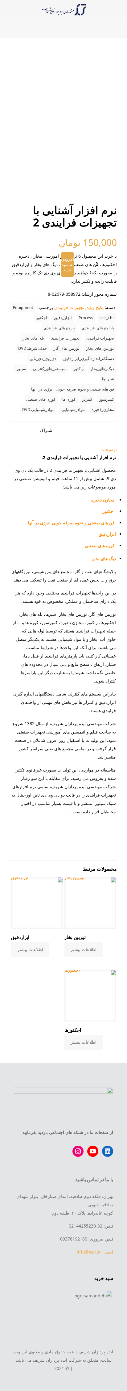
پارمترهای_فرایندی (59, 328)
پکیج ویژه (95, 307)
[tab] (63, 449)
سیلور (21, 368)
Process (86, 317)
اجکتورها (72, 1030)
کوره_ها (69, 399)
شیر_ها (108, 379)
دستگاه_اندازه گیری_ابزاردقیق (88, 358)
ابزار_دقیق (63, 317)
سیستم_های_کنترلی (50, 368)
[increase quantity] (109, 264)
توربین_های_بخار (100, 348)
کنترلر (87, 399)
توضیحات (108, 449)
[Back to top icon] (63, 1337)
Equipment (23, 307)
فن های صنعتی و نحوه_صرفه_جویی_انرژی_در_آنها (72, 389)
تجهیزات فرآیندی (69, 307)
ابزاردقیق (107, 534)
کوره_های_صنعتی (40, 399)
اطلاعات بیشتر (83, 949)
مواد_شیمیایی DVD (38, 409)
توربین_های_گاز (67, 348)
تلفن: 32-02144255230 (91, 1226)
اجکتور (41, 317)
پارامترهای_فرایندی (98, 328)
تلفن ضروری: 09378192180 (86, 1239)
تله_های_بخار (33, 338)
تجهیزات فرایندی (100, 338)
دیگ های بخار (104, 558)
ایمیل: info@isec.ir (95, 1252)
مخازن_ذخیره (103, 409)
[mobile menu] (118, 9)
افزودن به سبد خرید (67, 264)
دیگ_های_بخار (102, 368)
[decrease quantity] (83, 264)
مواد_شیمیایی (73, 409)
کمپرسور (106, 399)
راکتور (78, 368)
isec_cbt (107, 317)
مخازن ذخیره (103, 500)
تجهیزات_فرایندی (65, 338)
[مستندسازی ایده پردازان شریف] (63, 9)
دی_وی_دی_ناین (42, 358)
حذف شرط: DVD (32, 348)
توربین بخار (75, 937)
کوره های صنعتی (100, 545)
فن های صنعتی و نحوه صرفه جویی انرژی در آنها (71, 523)
